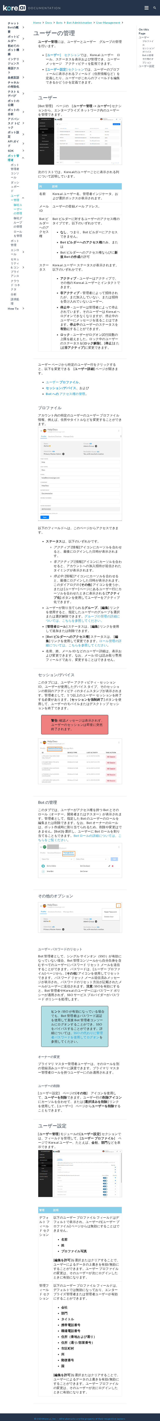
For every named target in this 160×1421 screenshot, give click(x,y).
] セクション (63, 55)
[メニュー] (146, 8)
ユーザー (62, 382)
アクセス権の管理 (65, 394)
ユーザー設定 (147, 66)
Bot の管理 (148, 55)
